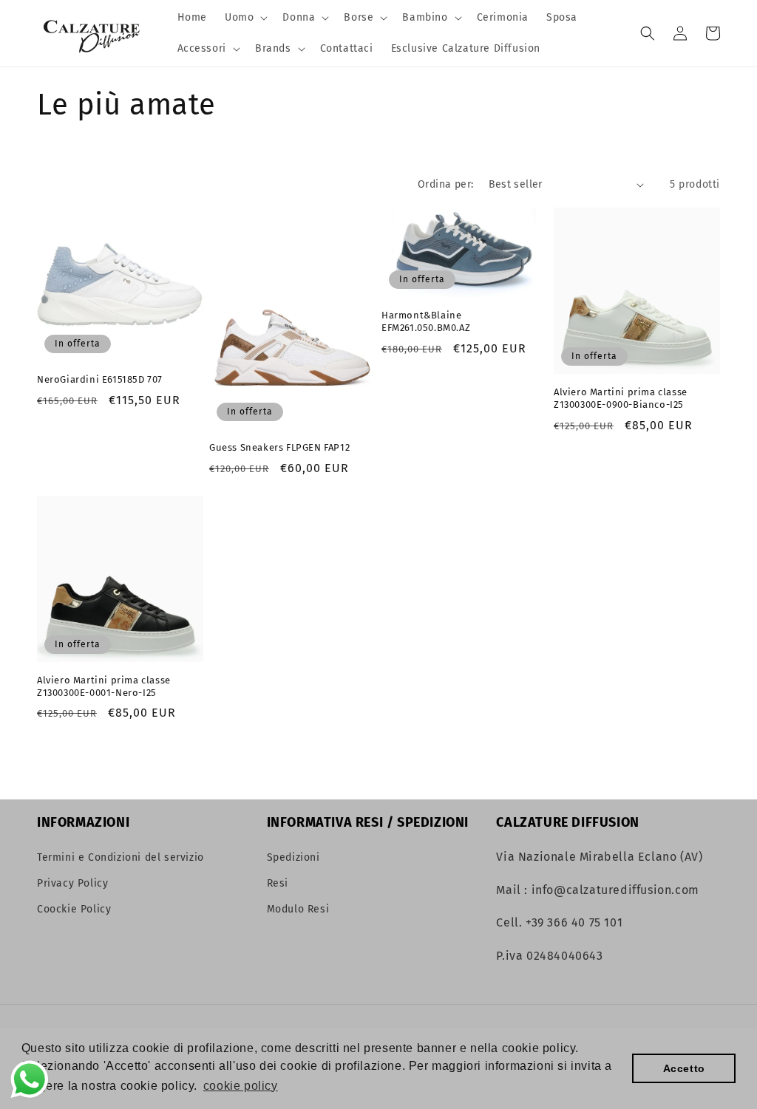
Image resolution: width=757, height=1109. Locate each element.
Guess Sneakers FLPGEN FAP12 (279, 447)
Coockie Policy (74, 909)
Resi (277, 883)
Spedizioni (293, 857)
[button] (245, 17)
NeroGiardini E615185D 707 (100, 379)
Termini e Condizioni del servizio (120, 857)
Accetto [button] (684, 1068)
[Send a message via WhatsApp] (29, 1079)
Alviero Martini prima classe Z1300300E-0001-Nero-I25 (104, 686)
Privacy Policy (72, 883)
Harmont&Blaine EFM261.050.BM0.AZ (425, 321)
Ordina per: (445, 184)
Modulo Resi (298, 909)
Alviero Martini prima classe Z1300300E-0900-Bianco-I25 (621, 398)
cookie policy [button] (240, 1085)
